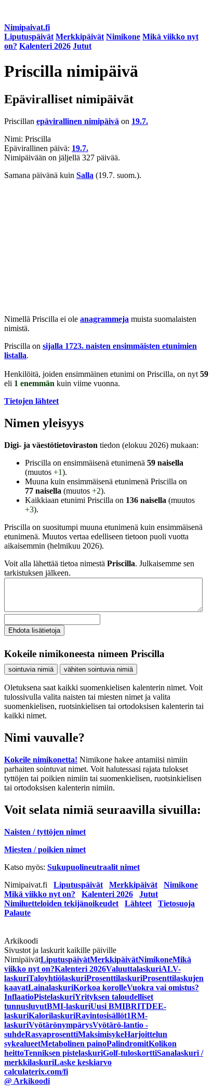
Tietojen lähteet (31, 401)
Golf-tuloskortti (130, 1052)
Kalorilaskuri (52, 1015)
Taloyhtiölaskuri (57, 978)
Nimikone (123, 36)
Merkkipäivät (80, 36)
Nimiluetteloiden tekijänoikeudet (61, 903)
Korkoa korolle (100, 987)
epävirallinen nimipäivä (77, 121)
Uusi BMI (107, 1006)
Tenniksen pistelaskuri (63, 1052)
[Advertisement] (107, 247)
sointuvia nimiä (31, 669)
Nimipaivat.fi (27, 27)
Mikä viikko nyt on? (39, 894)
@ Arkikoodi (27, 1081)
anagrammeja (104, 319)
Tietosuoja (176, 903)
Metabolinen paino (73, 1043)
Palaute (17, 912)
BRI (132, 1006)
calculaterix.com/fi (36, 1071)
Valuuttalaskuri (133, 968)
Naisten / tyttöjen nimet (45, 831)
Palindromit (127, 1043)
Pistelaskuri (54, 996)
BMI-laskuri (68, 1006)
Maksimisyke (101, 1034)
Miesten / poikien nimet (45, 849)
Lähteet (138, 903)
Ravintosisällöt (101, 1015)
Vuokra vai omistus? (163, 987)
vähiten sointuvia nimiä (98, 669)
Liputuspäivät (29, 36)
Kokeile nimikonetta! (40, 759)
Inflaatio (19, 996)
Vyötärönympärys (60, 1024)
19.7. (139, 121)
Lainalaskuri (50, 987)
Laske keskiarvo (83, 1062)
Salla (84, 175)
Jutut (82, 46)
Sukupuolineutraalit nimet (93, 867)
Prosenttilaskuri (114, 978)
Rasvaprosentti (51, 1034)
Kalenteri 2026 (45, 46)
